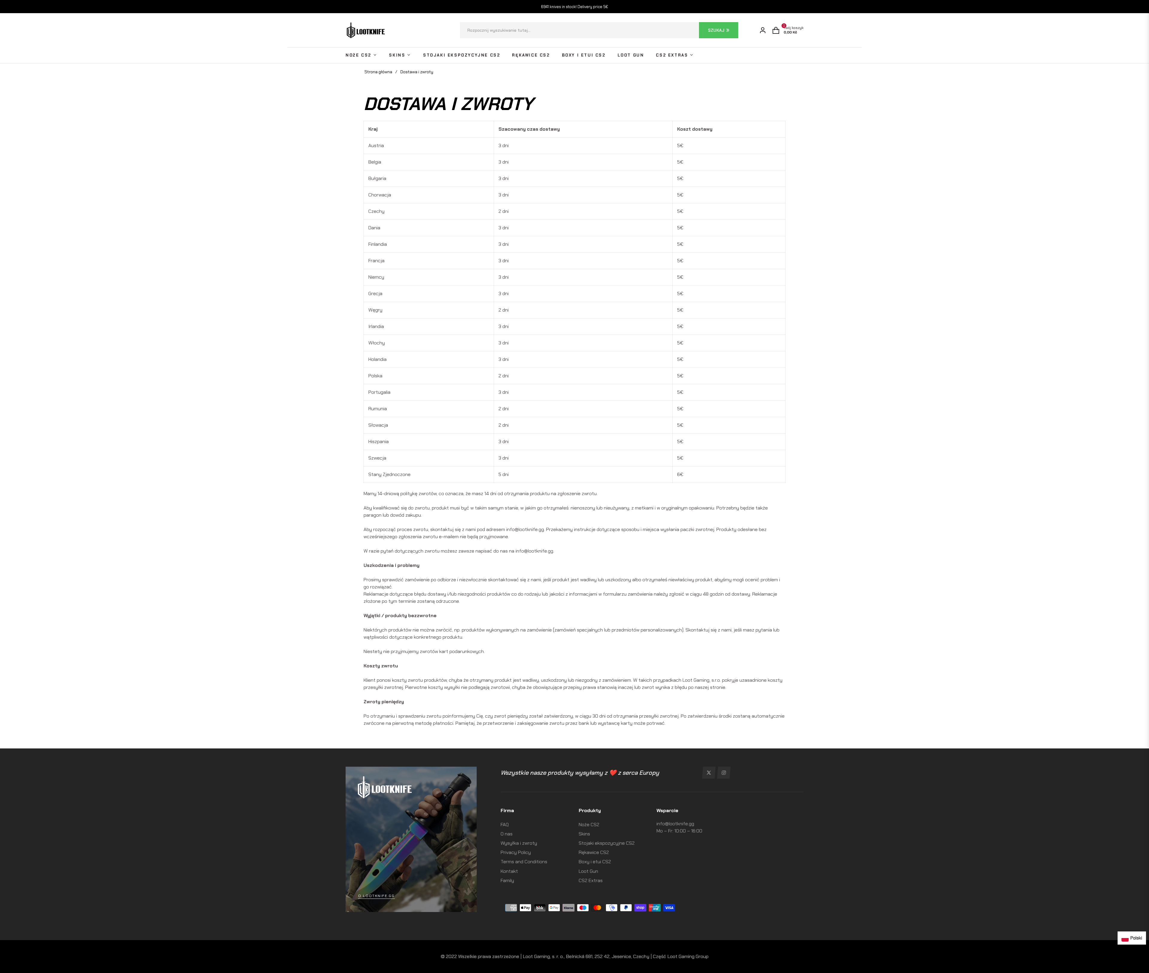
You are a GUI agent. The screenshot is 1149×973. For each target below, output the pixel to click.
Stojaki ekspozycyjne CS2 (607, 843)
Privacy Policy (516, 852)
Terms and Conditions (524, 861)
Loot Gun (588, 871)
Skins (584, 834)
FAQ (505, 824)
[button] (599, 30)
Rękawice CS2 (594, 852)
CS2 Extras (591, 880)
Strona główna (378, 71)
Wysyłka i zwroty (519, 843)
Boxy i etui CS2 (595, 861)
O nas (507, 834)
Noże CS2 (589, 824)
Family (507, 880)
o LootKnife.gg (376, 895)
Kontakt (509, 871)
